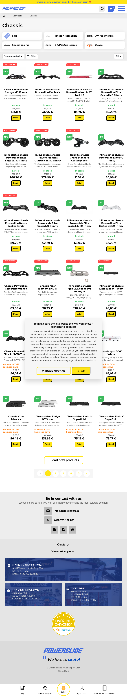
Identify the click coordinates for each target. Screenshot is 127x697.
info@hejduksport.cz (66, 510)
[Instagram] (54, 530)
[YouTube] (72, 530)
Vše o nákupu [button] (61, 551)
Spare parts (17, 16)
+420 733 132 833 (64, 520)
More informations (85, 360)
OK (82, 370)
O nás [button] (61, 544)
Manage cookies (54, 370)
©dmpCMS (63, 671)
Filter (33, 56)
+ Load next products (63, 460)
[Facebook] (63, 530)
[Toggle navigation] (102, 9)
